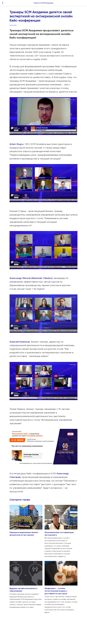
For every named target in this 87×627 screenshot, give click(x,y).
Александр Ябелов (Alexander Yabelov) (31, 278)
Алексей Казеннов (20, 341)
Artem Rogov (16, 144)
